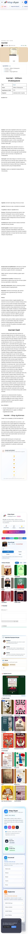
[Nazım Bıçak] (2, 45)
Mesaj (20, 554)
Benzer (17, 562)
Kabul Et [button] (13, 926)
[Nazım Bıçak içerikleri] (4, 544)
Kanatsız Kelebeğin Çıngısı (19, 589)
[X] (12, 538)
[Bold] (2, 621)
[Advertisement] (14, 24)
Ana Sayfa (3, 40)
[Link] (12, 621)
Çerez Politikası (7, 926)
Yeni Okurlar (5, 664)
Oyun (8, 40)
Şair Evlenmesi (17, 576)
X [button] (19, 921)
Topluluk (20, 551)
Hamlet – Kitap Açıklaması (11, 71)
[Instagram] (4, 538)
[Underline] (4, 621)
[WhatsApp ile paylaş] (16, 538)
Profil (8, 551)
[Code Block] (11, 621)
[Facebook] (8, 538)
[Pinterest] (13, 827)
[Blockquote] (10, 621)
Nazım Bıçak (5, 45)
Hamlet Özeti (8, 70)
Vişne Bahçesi (4, 602)
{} (14, 621)
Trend (25, 562)
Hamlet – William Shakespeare (12, 68)
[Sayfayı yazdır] (24, 538)
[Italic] (3, 621)
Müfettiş (3, 589)
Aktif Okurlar (12, 664)
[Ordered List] (7, 621)
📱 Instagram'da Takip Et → (14, 531)
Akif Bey (2, 576)
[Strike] (6, 621)
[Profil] (25, 2)
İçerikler (8, 554)
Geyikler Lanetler (17, 602)
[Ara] (22, 2)
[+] (17, 621)
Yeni (21, 562)
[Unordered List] (8, 621)
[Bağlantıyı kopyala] (20, 538)
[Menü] (2, 2)
